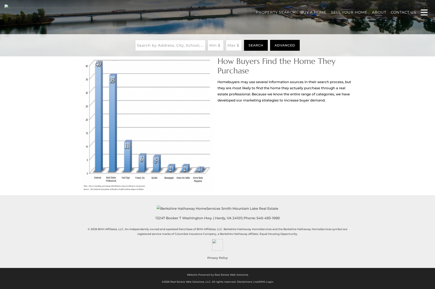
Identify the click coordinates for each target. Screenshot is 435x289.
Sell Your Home (349, 12)
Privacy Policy (217, 258)
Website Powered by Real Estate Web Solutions (217, 274)
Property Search (276, 12)
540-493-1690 (268, 218)
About (379, 12)
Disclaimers (244, 281)
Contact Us (403, 12)
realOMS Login (263, 281)
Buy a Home (313, 12)
